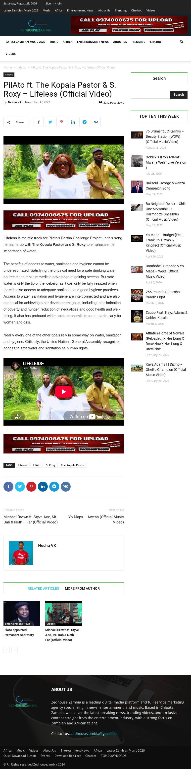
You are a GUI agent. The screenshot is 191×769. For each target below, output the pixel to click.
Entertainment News (80, 10)
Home (7, 67)
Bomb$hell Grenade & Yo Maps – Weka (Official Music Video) (165, 271)
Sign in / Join (54, 3)
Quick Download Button (19, 756)
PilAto (37, 465)
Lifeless (22, 465)
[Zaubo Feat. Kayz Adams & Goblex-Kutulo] (137, 316)
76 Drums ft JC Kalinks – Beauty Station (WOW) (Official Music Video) (165, 136)
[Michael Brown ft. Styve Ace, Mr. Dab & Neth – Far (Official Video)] (63, 613)
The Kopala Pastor (73, 465)
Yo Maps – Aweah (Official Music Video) (96, 519)
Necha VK (14, 102)
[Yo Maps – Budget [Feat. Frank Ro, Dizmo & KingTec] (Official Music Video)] (137, 238)
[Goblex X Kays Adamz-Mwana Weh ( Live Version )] (137, 161)
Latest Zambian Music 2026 (20, 10)
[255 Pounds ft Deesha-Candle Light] (137, 295)
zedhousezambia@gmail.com (95, 733)
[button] (182, 42)
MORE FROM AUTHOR (82, 588)
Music (46, 10)
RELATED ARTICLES (43, 588)
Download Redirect (67, 756)
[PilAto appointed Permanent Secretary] (21, 613)
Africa (58, 10)
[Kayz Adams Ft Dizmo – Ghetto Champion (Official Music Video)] (137, 368)
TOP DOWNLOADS (114, 756)
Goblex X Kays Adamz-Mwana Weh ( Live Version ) (166, 162)
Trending (121, 10)
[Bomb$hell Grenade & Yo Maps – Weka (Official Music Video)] (137, 269)
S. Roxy (50, 465)
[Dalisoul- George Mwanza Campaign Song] (137, 187)
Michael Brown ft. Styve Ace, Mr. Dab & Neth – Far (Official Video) (30, 519)
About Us (104, 10)
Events (45, 756)
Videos (150, 10)
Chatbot (136, 10)
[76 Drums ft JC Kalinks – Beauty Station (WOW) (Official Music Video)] (137, 135)
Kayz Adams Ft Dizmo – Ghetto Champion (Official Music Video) (166, 369)
